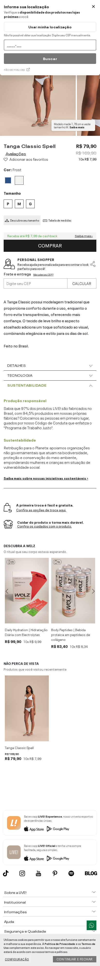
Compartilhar (92, 264)
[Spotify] (71, 873)
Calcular (81, 283)
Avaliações (16, 153)
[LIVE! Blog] (91, 873)
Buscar (50, 58)
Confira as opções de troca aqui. (41, 510)
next (93, 591)
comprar (50, 245)
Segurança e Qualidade (25, 930)
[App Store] (34, 829)
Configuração (17, 959)
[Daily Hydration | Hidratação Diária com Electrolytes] (27, 591)
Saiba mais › (84, 236)
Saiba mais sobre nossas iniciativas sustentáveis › (46, 477)
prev (6, 591)
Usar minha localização (50, 26)
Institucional (15, 901)
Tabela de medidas (59, 220)
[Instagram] (22, 873)
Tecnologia (20, 375)
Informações (15, 911)
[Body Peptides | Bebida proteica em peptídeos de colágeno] (73, 591)
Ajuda (9, 921)
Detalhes (16, 365)
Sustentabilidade (27, 385)
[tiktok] (6, 873)
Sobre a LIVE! (15, 892)
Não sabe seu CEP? (43, 274)
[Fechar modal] (93, 6)
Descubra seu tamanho (24, 220)
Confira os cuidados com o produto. (44, 526)
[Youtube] (38, 873)
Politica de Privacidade (60, 943)
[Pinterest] (55, 873)
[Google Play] (58, 829)
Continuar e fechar (75, 958)
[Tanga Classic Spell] (27, 708)
